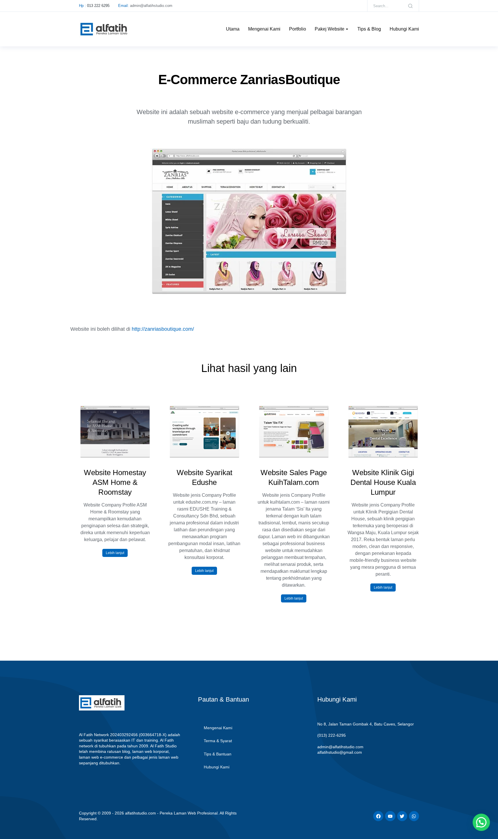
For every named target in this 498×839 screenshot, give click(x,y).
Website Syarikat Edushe (204, 477)
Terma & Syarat (218, 740)
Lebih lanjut (115, 553)
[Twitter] (402, 816)
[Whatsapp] (414, 816)
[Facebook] (378, 816)
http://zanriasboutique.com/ (163, 329)
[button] (71, 515)
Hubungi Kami (216, 767)
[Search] (410, 5)
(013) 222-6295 (331, 735)
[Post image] (115, 431)
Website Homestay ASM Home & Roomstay (115, 482)
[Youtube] (390, 816)
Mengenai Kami (218, 727)
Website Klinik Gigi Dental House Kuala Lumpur (383, 482)
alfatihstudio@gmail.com (339, 752)
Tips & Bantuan (217, 754)
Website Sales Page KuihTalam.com (294, 477)
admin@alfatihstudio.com (340, 746)
